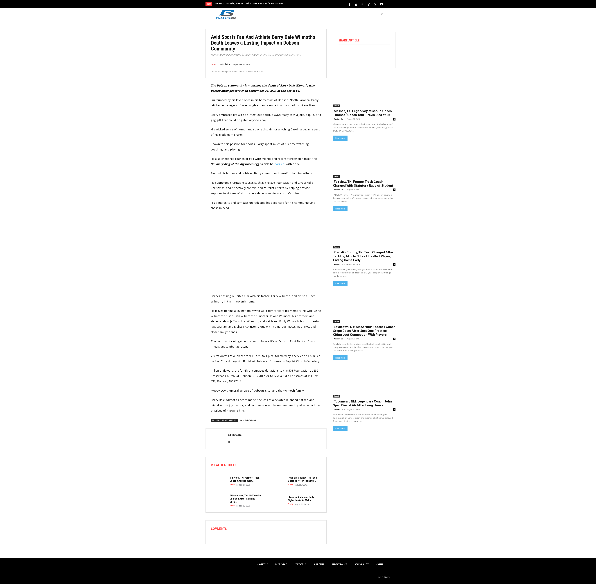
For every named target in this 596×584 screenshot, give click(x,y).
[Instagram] (356, 4)
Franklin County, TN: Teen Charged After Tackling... (302, 479)
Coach (336, 106)
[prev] (303, 4)
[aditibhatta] (216, 439)
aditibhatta (225, 64)
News (213, 64)
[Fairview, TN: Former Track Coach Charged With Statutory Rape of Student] (218, 481)
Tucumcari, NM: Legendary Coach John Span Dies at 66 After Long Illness (362, 403)
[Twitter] (375, 4)
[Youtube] (381, 4)
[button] (382, 14)
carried (279, 164)
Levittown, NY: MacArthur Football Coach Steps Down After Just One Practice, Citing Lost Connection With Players (364, 330)
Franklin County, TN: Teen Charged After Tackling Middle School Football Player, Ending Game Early (363, 256)
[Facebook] (349, 4)
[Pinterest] (362, 4)
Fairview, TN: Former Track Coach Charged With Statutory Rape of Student (363, 183)
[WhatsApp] (368, 53)
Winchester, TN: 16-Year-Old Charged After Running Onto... (246, 498)
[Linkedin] (377, 53)
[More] (386, 53)
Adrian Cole (339, 119)
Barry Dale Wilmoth (248, 420)
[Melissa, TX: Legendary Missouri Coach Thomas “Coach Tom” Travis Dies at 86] (364, 91)
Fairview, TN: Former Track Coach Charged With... (244, 479)
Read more (340, 138)
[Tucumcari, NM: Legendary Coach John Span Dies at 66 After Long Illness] (364, 382)
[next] (308, 4)
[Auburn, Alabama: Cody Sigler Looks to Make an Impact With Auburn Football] (277, 500)
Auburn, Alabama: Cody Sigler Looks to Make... (301, 498)
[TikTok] (369, 4)
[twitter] (229, 440)
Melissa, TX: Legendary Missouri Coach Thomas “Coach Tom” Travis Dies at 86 (249, 3)
